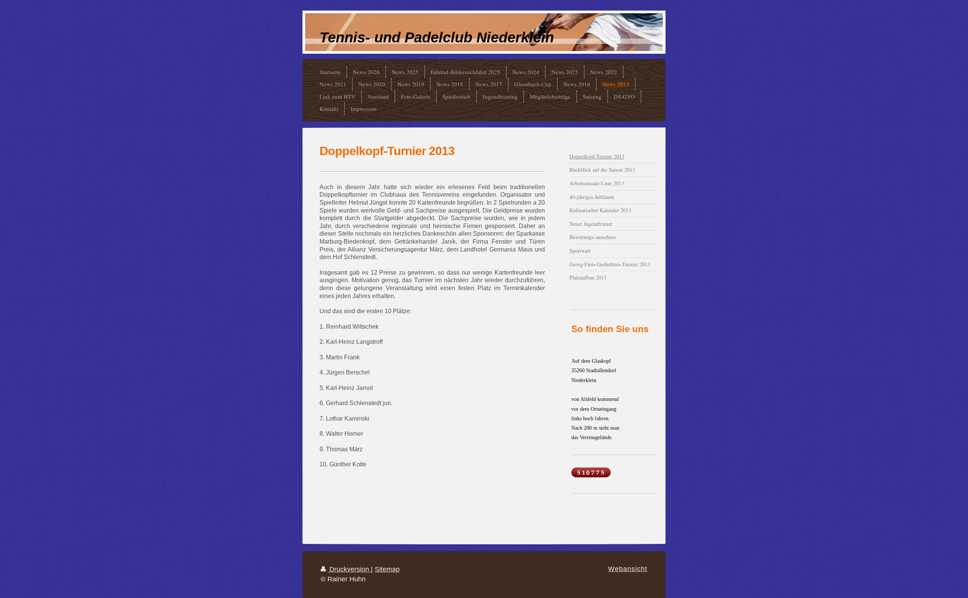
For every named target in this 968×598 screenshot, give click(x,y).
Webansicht (627, 569)
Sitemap (387, 569)
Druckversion (349, 569)
